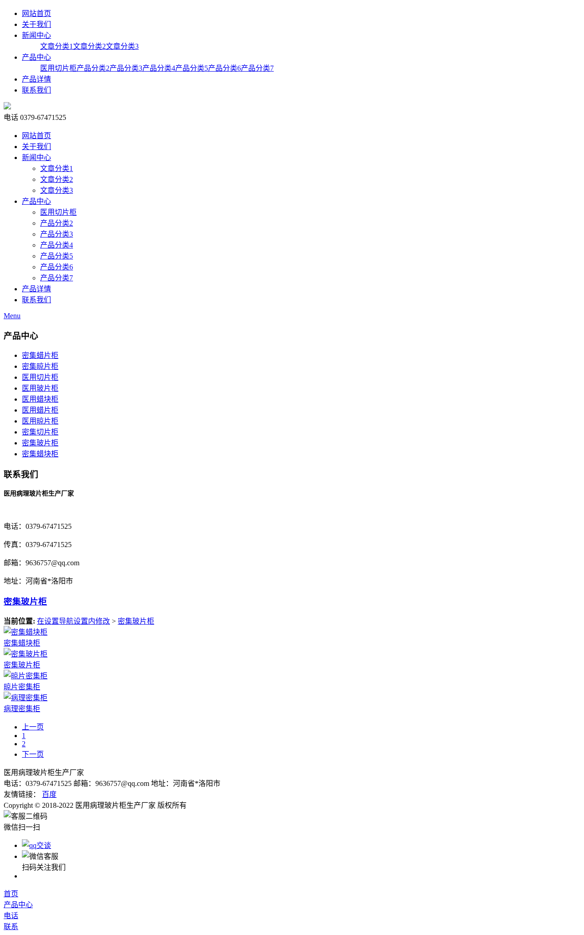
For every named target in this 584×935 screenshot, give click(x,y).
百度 (49, 794)
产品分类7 (257, 68)
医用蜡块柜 (40, 399)
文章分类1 (56, 46)
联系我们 (36, 90)
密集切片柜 (40, 432)
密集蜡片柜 (40, 355)
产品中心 (36, 57)
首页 (11, 894)
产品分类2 (93, 68)
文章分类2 (89, 46)
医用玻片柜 (40, 388)
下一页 (33, 754)
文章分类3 (122, 46)
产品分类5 (191, 68)
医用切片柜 (58, 68)
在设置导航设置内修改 (73, 621)
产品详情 (36, 79)
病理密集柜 (22, 709)
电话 (11, 916)
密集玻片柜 (40, 443)
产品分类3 (126, 68)
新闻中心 (36, 35)
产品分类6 (224, 68)
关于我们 (36, 24)
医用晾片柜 (40, 421)
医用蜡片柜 (40, 410)
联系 (11, 926)
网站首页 (36, 13)
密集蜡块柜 (40, 454)
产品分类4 (158, 68)
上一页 (33, 727)
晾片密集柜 (22, 687)
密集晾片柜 (40, 366)
